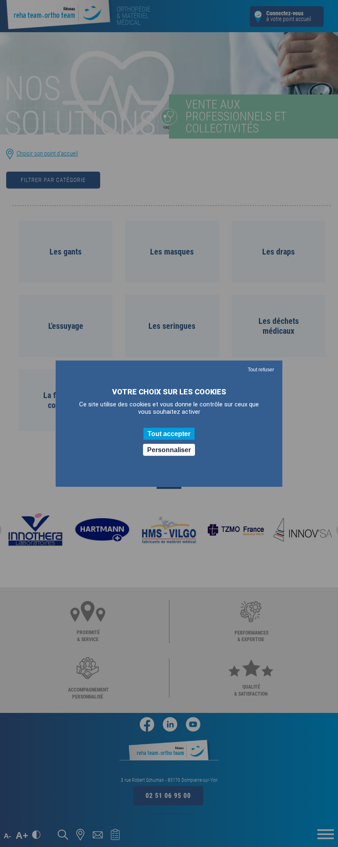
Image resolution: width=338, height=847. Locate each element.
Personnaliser (169, 449)
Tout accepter (169, 433)
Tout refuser (261, 369)
